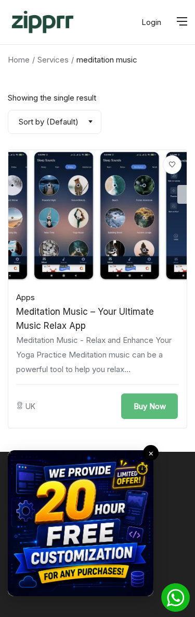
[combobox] (54, 122)
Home (19, 60)
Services (53, 60)
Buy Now (150, 406)
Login (151, 22)
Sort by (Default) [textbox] (49, 122)
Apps (25, 297)
